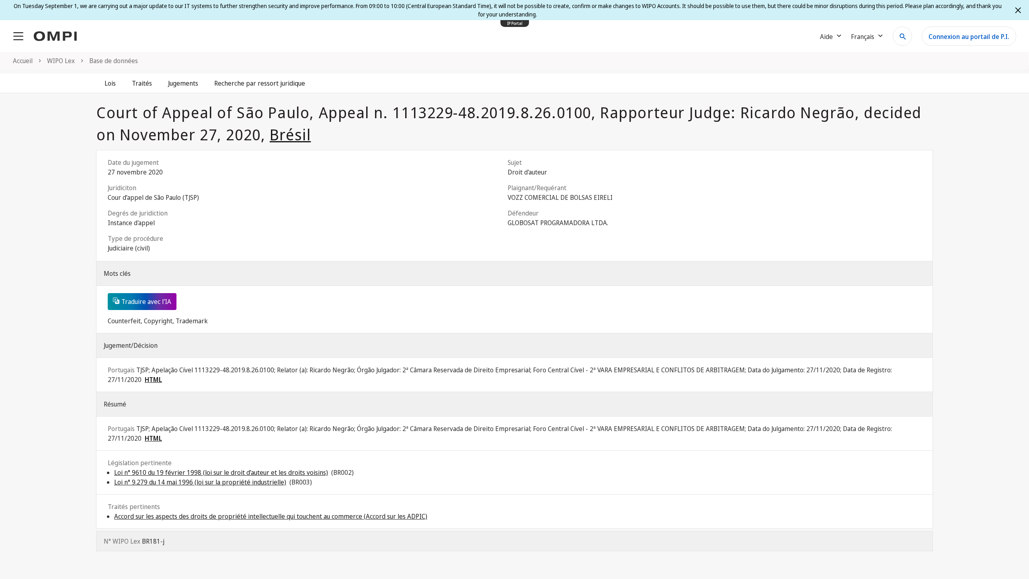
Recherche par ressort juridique (259, 83)
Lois (110, 83)
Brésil (290, 134)
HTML (153, 379)
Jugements (183, 83)
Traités (142, 83)
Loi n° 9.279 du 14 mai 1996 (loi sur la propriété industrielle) (200, 482)
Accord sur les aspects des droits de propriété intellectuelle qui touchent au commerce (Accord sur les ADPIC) (270, 516)
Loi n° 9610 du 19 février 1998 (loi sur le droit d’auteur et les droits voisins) (221, 472)
